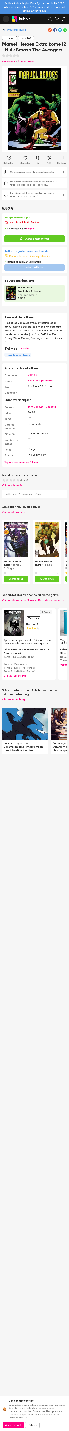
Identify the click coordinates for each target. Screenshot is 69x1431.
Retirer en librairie (34, 267)
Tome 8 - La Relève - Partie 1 (19, 667)
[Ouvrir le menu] (6, 19)
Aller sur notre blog (13, 699)
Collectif (51, 406)
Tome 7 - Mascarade (15, 664)
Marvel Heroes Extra (15, 29)
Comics (32, 374)
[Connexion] (64, 19)
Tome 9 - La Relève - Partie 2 (20, 671)
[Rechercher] (50, 19)
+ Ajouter (24, 348)
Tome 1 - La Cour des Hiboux (19, 656)
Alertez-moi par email (37, 238)
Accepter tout (13, 1425)
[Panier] (57, 19)
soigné (30, 228)
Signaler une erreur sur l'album (21, 462)
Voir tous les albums (14, 511)
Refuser (32, 1425)
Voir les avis (8, 61)
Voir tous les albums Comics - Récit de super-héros (33, 600)
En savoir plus (38, 10)
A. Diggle (9, 568)
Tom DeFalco (36, 406)
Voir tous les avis (12, 485)
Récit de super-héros (40, 380)
